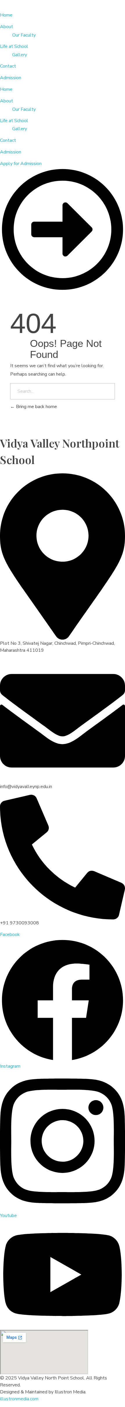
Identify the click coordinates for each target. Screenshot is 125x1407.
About (6, 101)
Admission (10, 152)
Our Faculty (24, 109)
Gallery (19, 129)
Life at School (14, 120)
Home (6, 89)
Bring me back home (36, 406)
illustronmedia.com (19, 1399)
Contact (8, 140)
